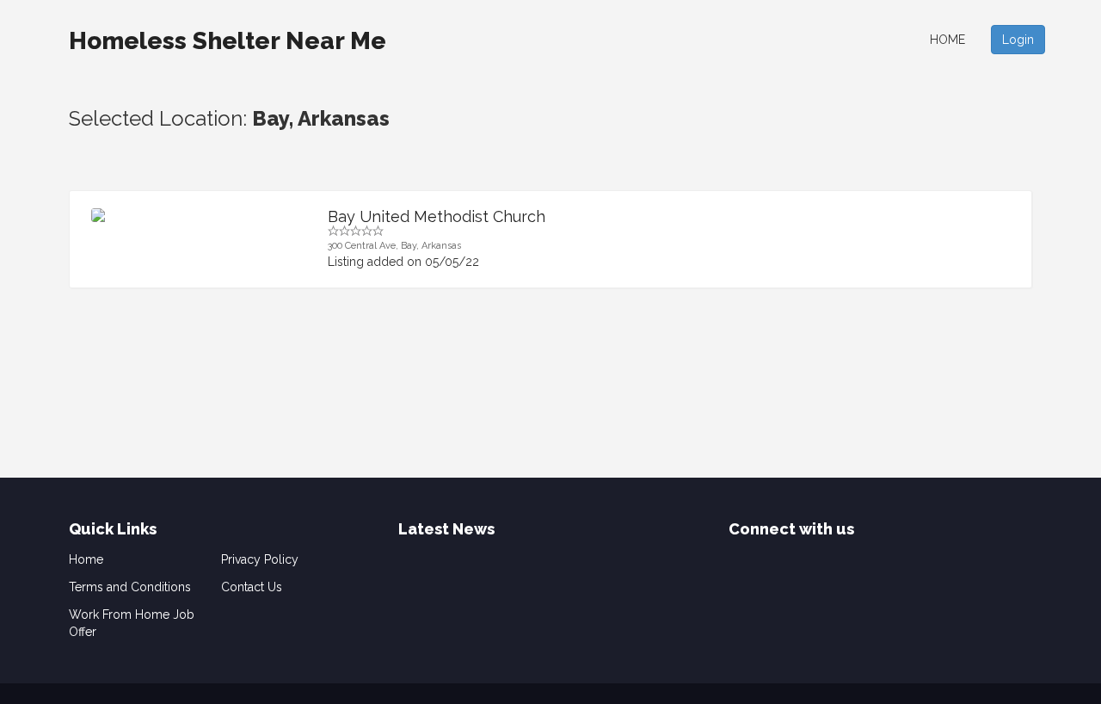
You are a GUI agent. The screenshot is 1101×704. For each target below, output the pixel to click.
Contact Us (251, 587)
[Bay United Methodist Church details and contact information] (196, 215)
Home (947, 39)
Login (1018, 39)
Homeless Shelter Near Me (227, 41)
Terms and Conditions (130, 587)
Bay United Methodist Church (436, 216)
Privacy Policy (259, 559)
